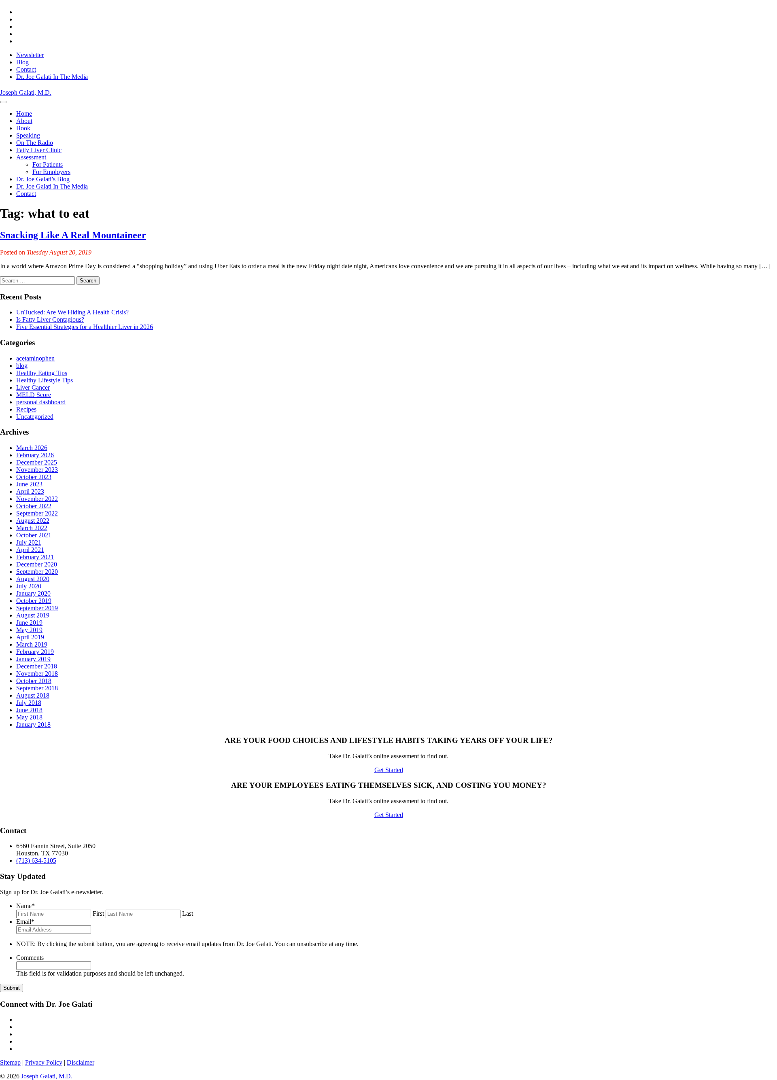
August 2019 (32, 615)
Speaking (28, 135)
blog (22, 365)
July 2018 (28, 702)
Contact (26, 69)
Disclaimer (80, 1062)
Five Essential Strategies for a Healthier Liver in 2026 (84, 326)
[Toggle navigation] (3, 102)
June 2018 (29, 710)
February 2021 (35, 557)
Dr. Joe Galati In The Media (52, 76)
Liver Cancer (33, 387)
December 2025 (36, 462)
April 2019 (30, 637)
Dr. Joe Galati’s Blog (43, 179)
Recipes (26, 409)
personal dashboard (41, 402)
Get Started (388, 769)
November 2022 (37, 498)
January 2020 (33, 593)
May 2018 (29, 717)
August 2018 (32, 695)
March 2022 (31, 527)
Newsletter (30, 54)
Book (23, 128)
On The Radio (34, 142)
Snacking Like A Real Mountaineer (73, 235)
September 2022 (37, 513)
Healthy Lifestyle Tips (44, 380)
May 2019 (29, 629)
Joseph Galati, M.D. (46, 1076)
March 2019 (31, 644)
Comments (30, 957)
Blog (22, 62)
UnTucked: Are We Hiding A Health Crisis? (72, 312)
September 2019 (37, 608)
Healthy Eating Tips (41, 372)
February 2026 (35, 455)
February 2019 (35, 651)
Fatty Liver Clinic (39, 149)
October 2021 (33, 535)
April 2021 (30, 549)
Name (25, 905)
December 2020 (36, 564)
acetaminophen (35, 358)
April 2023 (30, 491)
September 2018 (37, 688)
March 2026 (31, 447)
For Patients (47, 164)
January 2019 (33, 659)
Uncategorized (34, 416)
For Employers (51, 171)
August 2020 (32, 578)
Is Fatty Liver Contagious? (50, 319)
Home (24, 113)
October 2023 (33, 476)
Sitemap (10, 1062)
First (98, 913)
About (24, 120)
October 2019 (33, 600)
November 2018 (37, 673)
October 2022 (33, 506)
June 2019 (29, 622)
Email (25, 921)
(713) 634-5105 (36, 860)
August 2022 (32, 520)
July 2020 (28, 586)
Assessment (31, 157)
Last (187, 913)
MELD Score (33, 394)
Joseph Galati (25, 92)
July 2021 (28, 542)
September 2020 (37, 571)
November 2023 (37, 469)
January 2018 (33, 724)
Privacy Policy (43, 1062)
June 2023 (29, 484)
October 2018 (33, 680)
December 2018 (36, 666)
